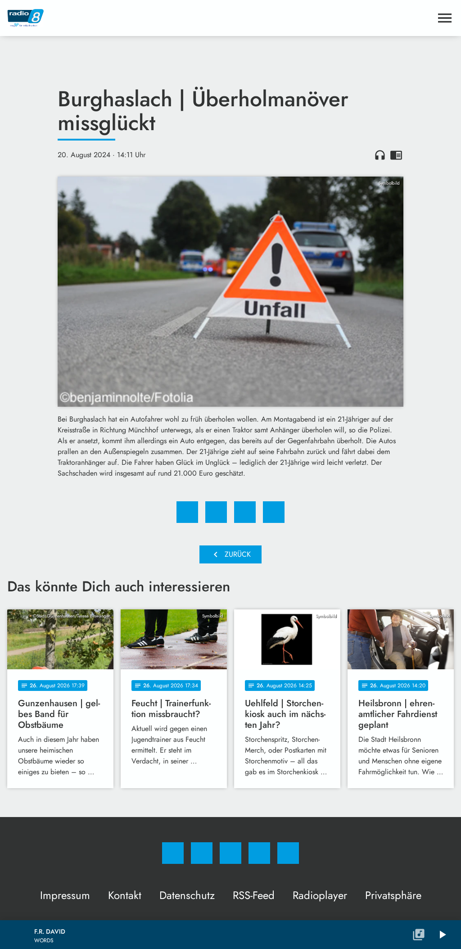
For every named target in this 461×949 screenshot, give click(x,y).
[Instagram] (201, 853)
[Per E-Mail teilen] (274, 512)
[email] (288, 853)
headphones (380, 155)
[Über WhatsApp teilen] (245, 512)
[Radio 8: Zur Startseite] (219, 18)
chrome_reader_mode (396, 155)
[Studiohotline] (259, 853)
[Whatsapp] (230, 853)
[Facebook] (173, 853)
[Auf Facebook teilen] (187, 512)
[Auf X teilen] (216, 512)
